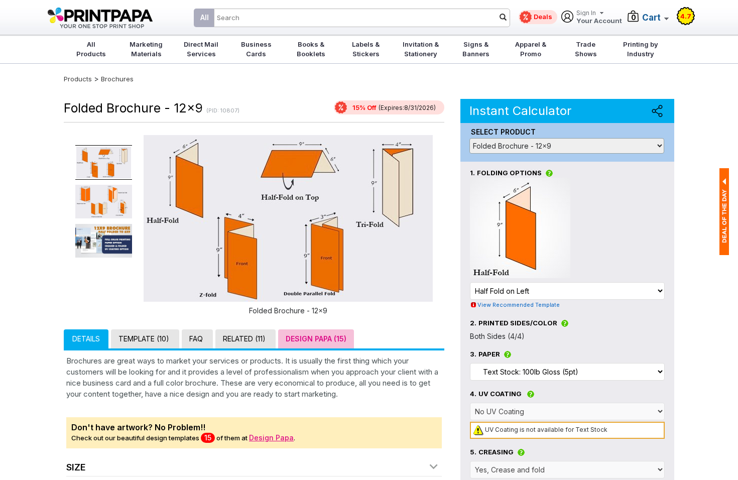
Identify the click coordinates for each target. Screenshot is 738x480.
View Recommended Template (518, 304)
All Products (91, 49)
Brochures (117, 79)
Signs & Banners (475, 49)
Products (78, 79)
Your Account (599, 17)
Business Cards (256, 49)
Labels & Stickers (366, 49)
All (204, 17)
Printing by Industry (640, 49)
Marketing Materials (146, 49)
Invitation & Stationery (421, 49)
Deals (543, 17)
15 (207, 437)
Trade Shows (586, 49)
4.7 (685, 16)
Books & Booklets (311, 49)
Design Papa (271, 437)
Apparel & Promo (530, 49)
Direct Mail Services (201, 49)
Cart (651, 18)
